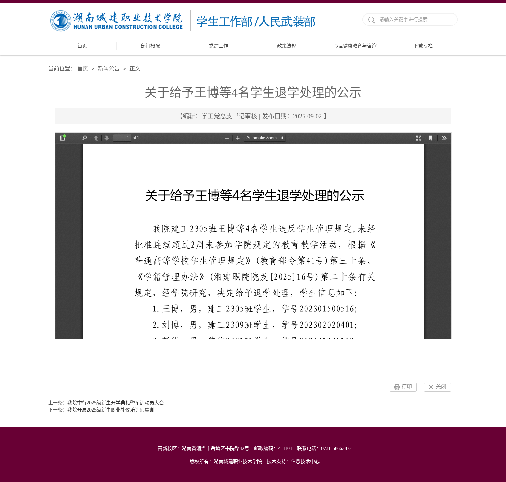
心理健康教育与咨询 (355, 45)
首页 (82, 45)
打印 (406, 387)
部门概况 (150, 45)
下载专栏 (423, 45)
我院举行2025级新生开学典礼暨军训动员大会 (115, 402)
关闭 (440, 387)
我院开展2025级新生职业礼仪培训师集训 (110, 410)
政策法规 (286, 45)
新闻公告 (109, 69)
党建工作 (218, 45)
